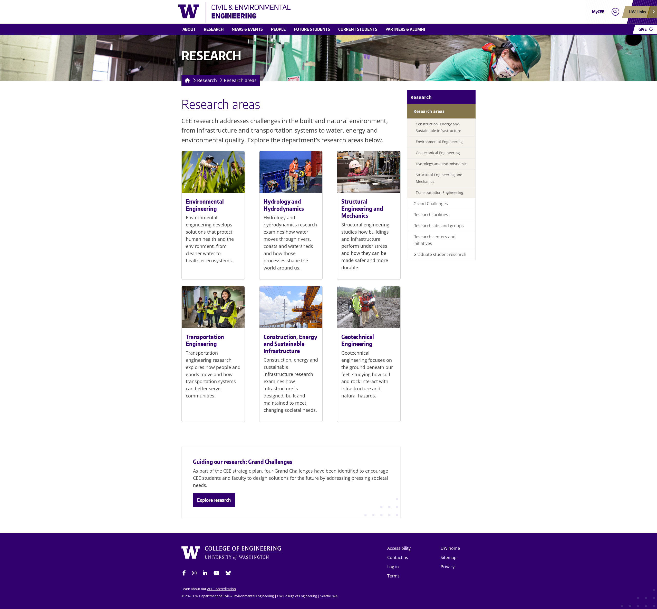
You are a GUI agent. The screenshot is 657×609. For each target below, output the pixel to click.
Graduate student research (439, 254)
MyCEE (598, 11)
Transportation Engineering (205, 340)
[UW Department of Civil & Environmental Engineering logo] (291, 12)
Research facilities (430, 214)
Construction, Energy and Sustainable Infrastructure (290, 343)
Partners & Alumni (405, 29)
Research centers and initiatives (434, 240)
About (189, 29)
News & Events (247, 29)
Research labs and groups (438, 225)
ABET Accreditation (221, 588)
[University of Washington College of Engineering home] (231, 553)
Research (214, 29)
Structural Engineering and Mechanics (362, 208)
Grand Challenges (430, 203)
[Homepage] (186, 80)
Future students (312, 29)
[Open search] (615, 12)
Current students (357, 29)
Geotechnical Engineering (357, 340)
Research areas (240, 80)
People (278, 29)
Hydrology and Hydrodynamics (284, 205)
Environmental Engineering (205, 205)
